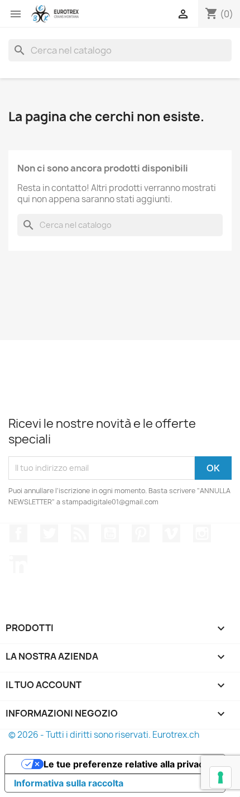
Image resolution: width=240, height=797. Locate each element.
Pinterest (141, 533)
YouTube (110, 533)
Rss (80, 533)
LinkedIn (18, 564)
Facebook (18, 533)
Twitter (49, 533)
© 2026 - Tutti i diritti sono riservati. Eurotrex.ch (103, 735)
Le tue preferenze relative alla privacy (126, 764)
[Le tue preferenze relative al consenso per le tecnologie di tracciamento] (220, 777)
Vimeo (171, 533)
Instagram (202, 533)
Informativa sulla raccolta (68, 783)
